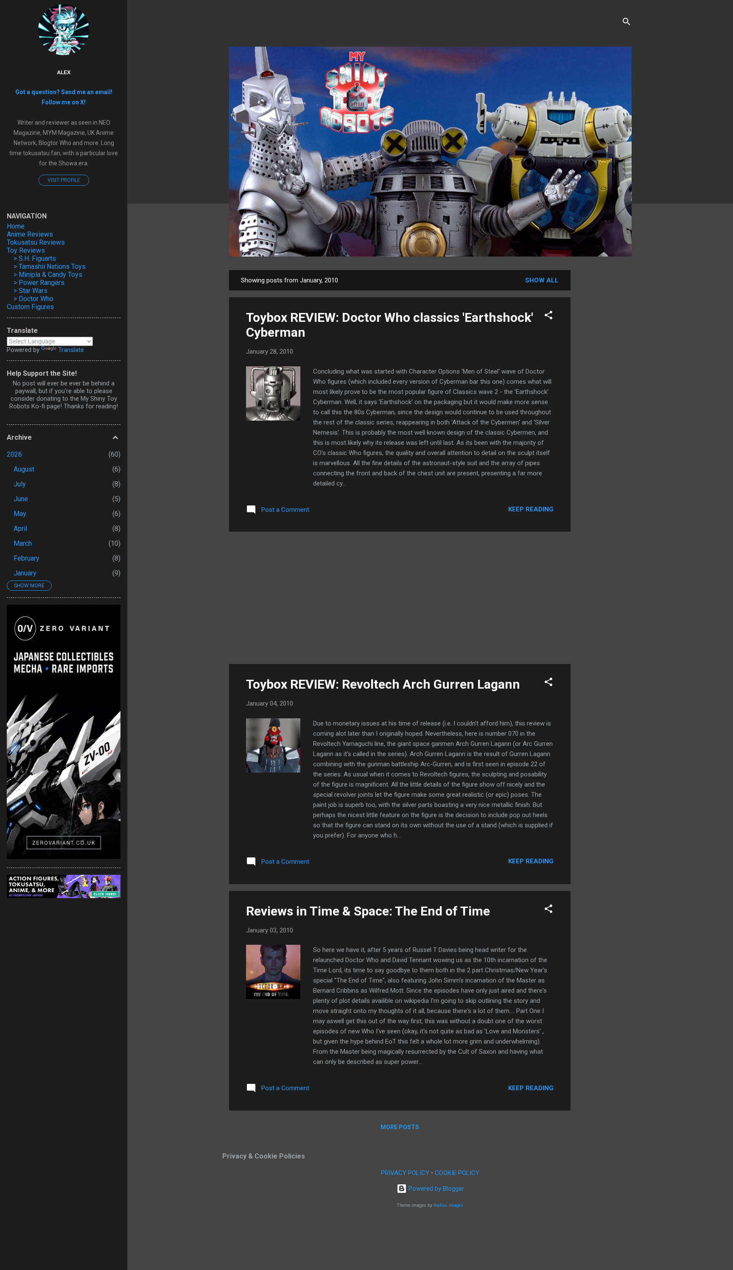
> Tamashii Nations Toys (50, 266)
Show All (542, 280)
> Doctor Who (33, 299)
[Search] (626, 23)
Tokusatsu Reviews (36, 242)
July (20, 484)
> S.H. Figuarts (35, 258)
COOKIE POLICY (457, 1173)
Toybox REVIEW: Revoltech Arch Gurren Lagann (383, 684)
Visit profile (64, 180)
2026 (14, 454)
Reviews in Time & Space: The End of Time (368, 911)
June (21, 499)
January (25, 573)
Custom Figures (30, 307)
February (26, 558)
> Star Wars (31, 291)
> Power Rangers (39, 283)
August (24, 469)
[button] (548, 316)
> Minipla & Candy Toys (48, 275)
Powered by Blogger (435, 1188)
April (20, 529)
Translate (71, 350)
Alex (64, 72)
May (20, 514)
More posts (399, 1127)
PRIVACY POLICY (405, 1173)
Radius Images (449, 1205)
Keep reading (531, 509)
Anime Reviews (30, 234)
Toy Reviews (26, 250)
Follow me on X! (64, 102)
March (23, 543)
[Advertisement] (604, 397)
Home (16, 226)
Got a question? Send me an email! (63, 92)
